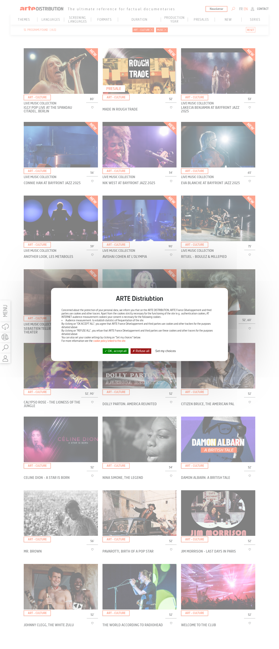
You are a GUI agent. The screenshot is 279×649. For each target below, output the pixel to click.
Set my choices (165, 351)
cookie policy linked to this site (109, 341)
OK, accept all (117, 351)
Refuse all (142, 351)
